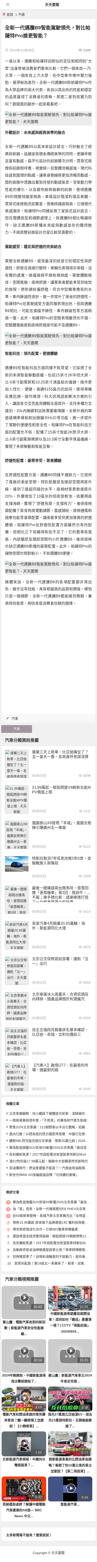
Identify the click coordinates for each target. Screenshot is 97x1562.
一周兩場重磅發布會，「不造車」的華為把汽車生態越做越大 (53, 1120)
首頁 (10, 14)
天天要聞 (52, 5)
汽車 (21, 14)
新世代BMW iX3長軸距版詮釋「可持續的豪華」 (44, 1175)
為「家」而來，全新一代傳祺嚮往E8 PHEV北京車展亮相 (54, 1209)
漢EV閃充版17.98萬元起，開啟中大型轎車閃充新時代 (48, 1161)
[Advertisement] (48, 659)
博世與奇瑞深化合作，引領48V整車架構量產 (45, 1229)
